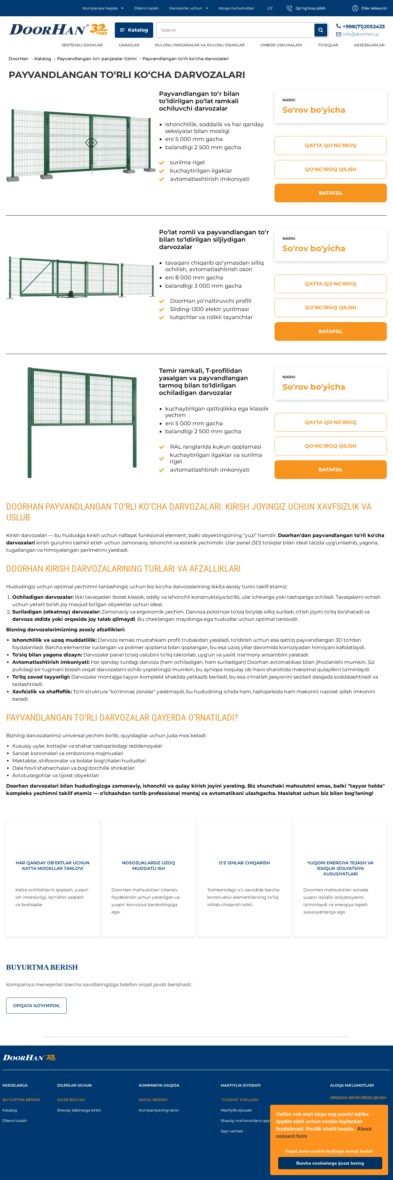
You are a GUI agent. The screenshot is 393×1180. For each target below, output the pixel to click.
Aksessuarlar (369, 45)
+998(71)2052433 (363, 26)
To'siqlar (328, 45)
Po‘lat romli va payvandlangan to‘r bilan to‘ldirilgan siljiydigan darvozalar (214, 239)
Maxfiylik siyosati (236, 1110)
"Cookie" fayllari (240, 1099)
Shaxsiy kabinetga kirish (79, 1110)
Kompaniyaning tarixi (159, 1110)
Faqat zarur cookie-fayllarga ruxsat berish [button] (329, 1151)
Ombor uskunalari (281, 45)
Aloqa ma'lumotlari (236, 8)
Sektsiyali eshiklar (82, 45)
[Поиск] (320, 30)
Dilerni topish (146, 8)
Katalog (138, 30)
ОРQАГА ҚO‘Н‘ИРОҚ (36, 1005)
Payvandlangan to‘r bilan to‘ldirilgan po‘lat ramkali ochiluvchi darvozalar (199, 101)
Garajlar (129, 45)
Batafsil (331, 193)
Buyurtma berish (21, 1099)
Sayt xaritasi (232, 1131)
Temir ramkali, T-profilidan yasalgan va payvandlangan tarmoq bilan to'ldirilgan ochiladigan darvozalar (203, 381)
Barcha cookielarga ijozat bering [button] (330, 1163)
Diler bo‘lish (71, 1099)
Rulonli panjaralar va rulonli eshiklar (200, 45)
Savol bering (153, 1099)
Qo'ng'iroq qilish (330, 169)
